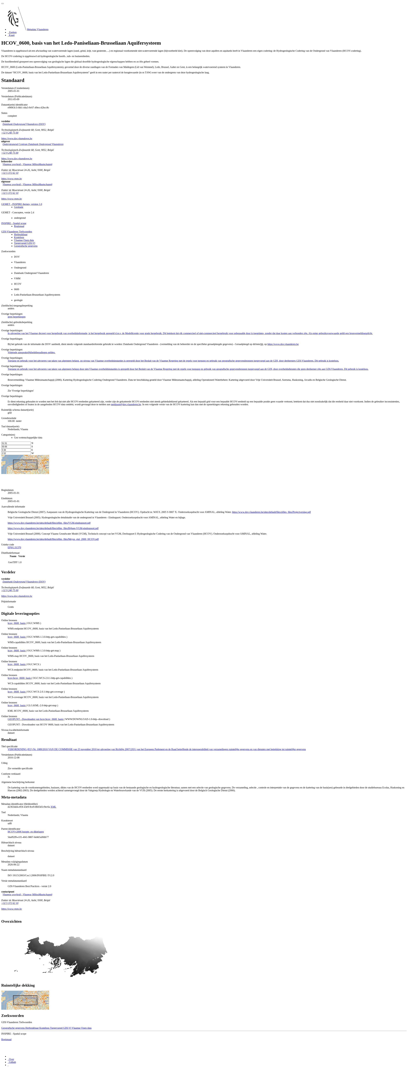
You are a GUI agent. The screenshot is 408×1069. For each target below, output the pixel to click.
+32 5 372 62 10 (9, 173)
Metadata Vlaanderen (37, 29)
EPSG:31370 (14, 547)
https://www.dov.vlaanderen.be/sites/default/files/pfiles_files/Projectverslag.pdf (271, 512)
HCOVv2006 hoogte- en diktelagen (26, 831)
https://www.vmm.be (11, 178)
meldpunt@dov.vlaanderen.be (126, 404)
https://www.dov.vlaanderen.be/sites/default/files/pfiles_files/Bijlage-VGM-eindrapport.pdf (53, 528)
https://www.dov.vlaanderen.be (16, 138)
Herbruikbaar (20, 234)
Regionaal (19, 226)
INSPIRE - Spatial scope (13, 223)
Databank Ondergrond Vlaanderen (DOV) (24, 124)
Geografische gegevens (25, 246)
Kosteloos (19, 237)
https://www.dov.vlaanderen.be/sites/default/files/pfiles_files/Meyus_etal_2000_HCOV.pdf (53, 539)
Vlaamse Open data (24, 240)
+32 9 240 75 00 (9, 132)
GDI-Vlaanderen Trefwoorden (16, 231)
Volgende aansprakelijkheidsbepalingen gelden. (31, 352)
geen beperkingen (17, 316)
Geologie (18, 207)
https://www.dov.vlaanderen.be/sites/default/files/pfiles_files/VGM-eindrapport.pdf (49, 523)
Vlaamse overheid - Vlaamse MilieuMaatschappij (27, 164)
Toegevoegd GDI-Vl (24, 243)
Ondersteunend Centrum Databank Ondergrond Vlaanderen (33, 144)
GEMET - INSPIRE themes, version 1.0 (21, 204)
